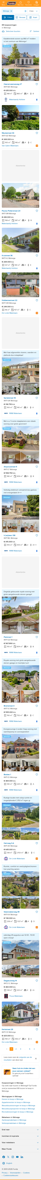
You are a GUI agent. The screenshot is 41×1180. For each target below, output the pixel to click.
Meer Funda (7, 1149)
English (9, 1163)
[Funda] (11, 3)
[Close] (11, 11)
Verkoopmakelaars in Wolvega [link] (14, 1123)
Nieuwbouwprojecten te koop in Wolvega (18, 1109)
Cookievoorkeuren (10, 1175)
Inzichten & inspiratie (10, 1136)
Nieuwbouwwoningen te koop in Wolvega (18, 1105)
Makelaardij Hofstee (17, 99)
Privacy (5, 1173)
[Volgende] (34, 1049)
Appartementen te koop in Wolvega (16, 1102)
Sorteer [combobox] (36, 31)
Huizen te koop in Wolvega (12, 1099)
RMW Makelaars (15, 413)
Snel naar (6, 1130)
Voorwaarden (15, 1173)
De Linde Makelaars (9, 313)
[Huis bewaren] (36, 84)
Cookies (26, 1173)
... (25, 1049)
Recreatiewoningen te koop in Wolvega (17, 1112)
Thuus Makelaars (16, 996)
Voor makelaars (8, 1142)
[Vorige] (7, 1049)
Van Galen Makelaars (10, 146)
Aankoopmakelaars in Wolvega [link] (14, 1120)
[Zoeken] (25, 11)
